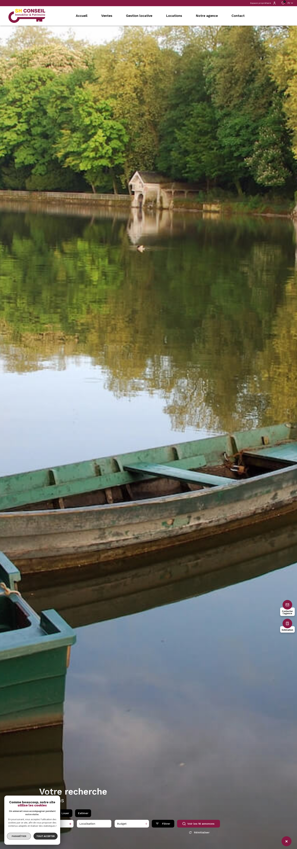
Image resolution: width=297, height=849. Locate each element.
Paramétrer (19, 836)
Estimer (83, 813)
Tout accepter (45, 836)
